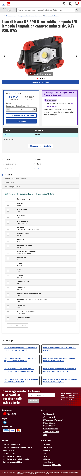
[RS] (8, 3)
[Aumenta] (34, 109)
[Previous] (4, 56)
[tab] (40, 175)
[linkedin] (5, 422)
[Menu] (3, 3)
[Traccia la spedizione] (64, 3)
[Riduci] (8, 109)
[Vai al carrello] (76, 3)
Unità (8, 103)
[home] (2, 16)
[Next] (76, 56)
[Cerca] (77, 10)
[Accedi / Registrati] (70, 3)
